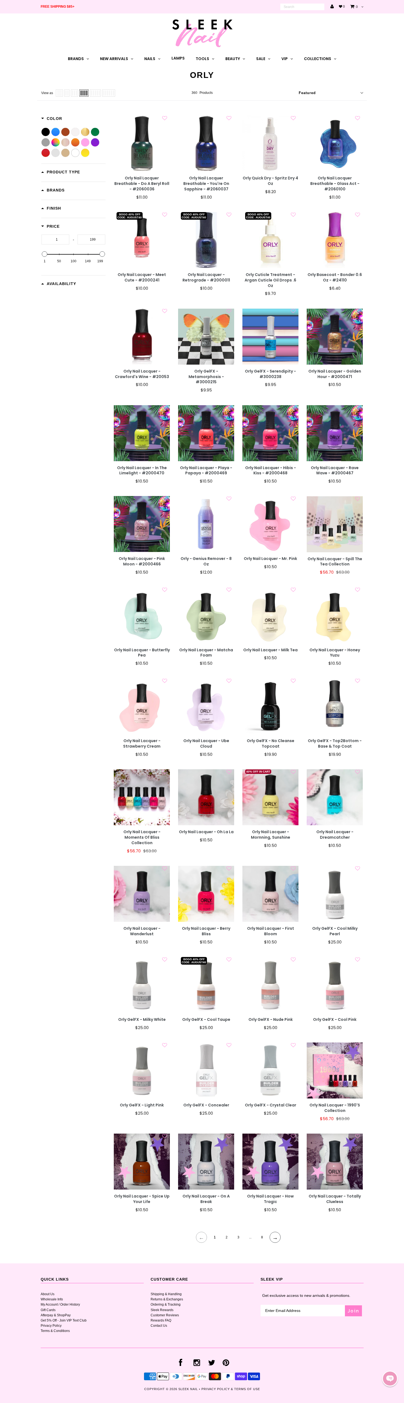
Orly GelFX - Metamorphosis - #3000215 (206, 377)
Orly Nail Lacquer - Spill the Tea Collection (335, 561)
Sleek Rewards (162, 1310)
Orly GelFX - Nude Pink (270, 1019)
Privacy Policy (51, 1326)
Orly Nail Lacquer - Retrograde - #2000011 (206, 277)
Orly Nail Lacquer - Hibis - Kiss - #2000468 (270, 470)
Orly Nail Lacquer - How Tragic (270, 1199)
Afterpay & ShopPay (56, 1315)
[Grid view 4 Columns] (83, 93)
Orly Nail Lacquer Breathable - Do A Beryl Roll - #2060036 (141, 184)
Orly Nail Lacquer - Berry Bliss (206, 931)
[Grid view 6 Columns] (108, 93)
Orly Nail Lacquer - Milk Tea (270, 650)
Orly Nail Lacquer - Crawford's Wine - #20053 (142, 374)
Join (353, 1310)
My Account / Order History (60, 1304)
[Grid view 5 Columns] (95, 93)
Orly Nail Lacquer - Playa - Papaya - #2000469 (206, 470)
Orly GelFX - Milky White (142, 1019)
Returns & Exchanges (167, 1299)
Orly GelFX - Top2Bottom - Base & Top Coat (335, 743)
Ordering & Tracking (166, 1304)
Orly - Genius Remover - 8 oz (206, 561)
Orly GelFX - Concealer (206, 1105)
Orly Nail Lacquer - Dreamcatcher (334, 834)
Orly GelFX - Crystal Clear (270, 1105)
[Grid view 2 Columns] (67, 93)
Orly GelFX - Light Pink (142, 1105)
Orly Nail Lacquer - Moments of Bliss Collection (142, 837)
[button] (390, 1379)
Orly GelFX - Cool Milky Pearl (335, 931)
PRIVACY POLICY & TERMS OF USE (230, 1389)
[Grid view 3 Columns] (74, 93)
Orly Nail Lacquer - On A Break (206, 1199)
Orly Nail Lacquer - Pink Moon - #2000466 (142, 561)
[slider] (44, 254)
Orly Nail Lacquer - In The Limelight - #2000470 (142, 470)
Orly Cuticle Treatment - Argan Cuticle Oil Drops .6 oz (270, 280)
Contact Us (159, 1326)
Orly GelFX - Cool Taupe (206, 1019)
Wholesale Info (52, 1299)
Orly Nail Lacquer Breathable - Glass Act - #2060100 (334, 184)
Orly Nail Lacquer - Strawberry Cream (142, 743)
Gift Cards (48, 1310)
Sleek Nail (188, 1389)
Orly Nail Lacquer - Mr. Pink (270, 558)
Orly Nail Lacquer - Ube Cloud (206, 743)
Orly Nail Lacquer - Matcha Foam (206, 652)
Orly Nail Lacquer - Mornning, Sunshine (270, 834)
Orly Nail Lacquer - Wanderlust (142, 931)
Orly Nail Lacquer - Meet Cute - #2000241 (142, 277)
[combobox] (302, 7)
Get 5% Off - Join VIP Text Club (64, 1320)
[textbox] (55, 239)
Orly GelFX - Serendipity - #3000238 (270, 374)
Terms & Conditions (55, 1331)
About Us (47, 1294)
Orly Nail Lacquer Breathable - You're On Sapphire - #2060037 (206, 184)
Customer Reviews (165, 1315)
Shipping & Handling (166, 1294)
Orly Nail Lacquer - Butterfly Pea (142, 652)
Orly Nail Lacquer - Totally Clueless (335, 1199)
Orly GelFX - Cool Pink (334, 1019)
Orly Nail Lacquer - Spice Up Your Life (142, 1199)
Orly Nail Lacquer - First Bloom (270, 931)
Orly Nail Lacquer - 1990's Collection (334, 1108)
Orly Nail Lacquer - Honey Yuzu (334, 652)
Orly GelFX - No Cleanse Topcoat (270, 743)
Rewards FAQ (161, 1320)
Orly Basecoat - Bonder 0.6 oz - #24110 (335, 277)
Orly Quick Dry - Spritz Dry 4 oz (270, 181)
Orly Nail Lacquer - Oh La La (206, 832)
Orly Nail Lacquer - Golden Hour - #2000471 (334, 374)
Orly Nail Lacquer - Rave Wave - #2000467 (335, 470)
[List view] (59, 93)
